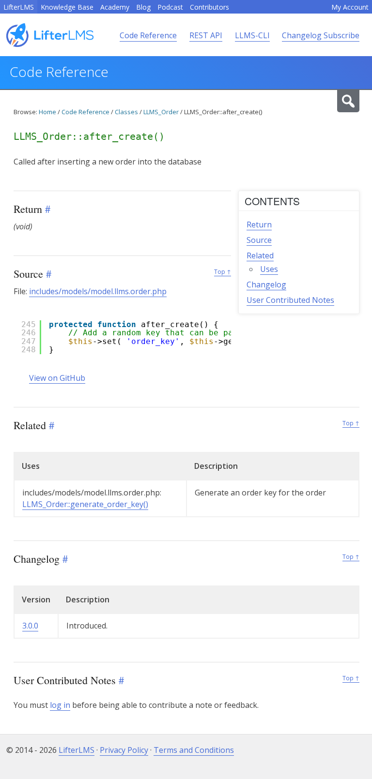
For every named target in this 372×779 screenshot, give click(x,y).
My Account (350, 7)
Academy (114, 7)
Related (260, 255)
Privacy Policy (124, 750)
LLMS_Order (161, 111)
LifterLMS (18, 7)
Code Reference (148, 35)
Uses (269, 269)
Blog (143, 7)
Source (259, 240)
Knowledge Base (67, 7)
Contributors (209, 7)
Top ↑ (222, 272)
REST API (205, 35)
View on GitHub (57, 378)
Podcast (170, 7)
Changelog (266, 284)
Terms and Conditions (194, 750)
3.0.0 (30, 625)
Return (259, 224)
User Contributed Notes (290, 300)
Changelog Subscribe (320, 35)
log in (60, 705)
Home (47, 111)
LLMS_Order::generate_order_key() (85, 504)
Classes (126, 111)
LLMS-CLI (252, 35)
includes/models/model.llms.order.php (98, 291)
